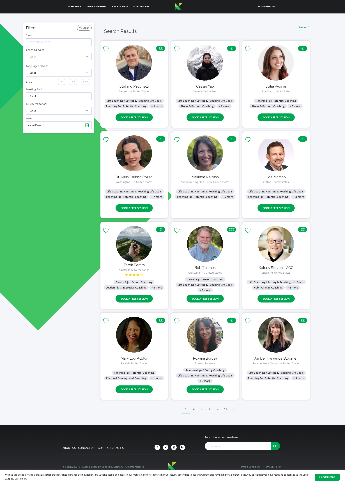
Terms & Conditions (249, 466)
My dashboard (267, 6)
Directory (74, 6)
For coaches (115, 448)
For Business (120, 6)
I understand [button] (327, 477)
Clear (85, 27)
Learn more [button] (21, 478)
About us (69, 448)
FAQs (100, 448)
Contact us (86, 448)
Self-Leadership (96, 6)
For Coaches (141, 6)
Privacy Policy (273, 466)
